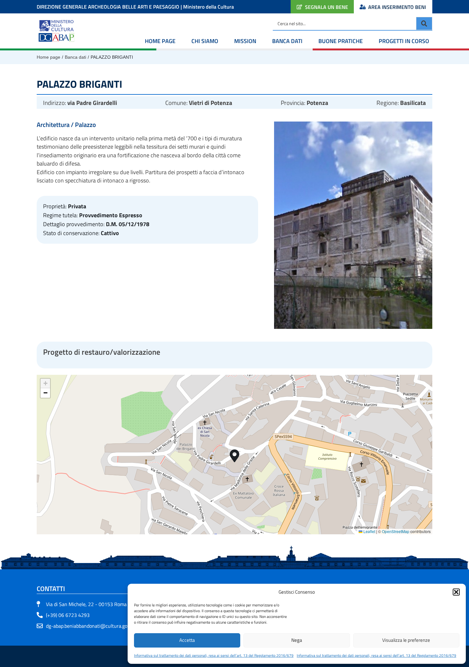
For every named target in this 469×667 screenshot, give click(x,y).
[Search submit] (424, 23)
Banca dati (287, 41)
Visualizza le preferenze (406, 640)
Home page (160, 41)
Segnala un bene (326, 7)
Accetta (187, 640)
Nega (296, 640)
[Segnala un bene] (299, 6)
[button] (456, 592)
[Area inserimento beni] (362, 6)
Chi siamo (204, 41)
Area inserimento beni (397, 7)
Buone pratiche (340, 41)
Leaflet (368, 531)
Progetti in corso (404, 41)
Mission (245, 41)
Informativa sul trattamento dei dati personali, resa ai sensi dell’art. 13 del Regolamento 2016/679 (214, 655)
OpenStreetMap (395, 531)
